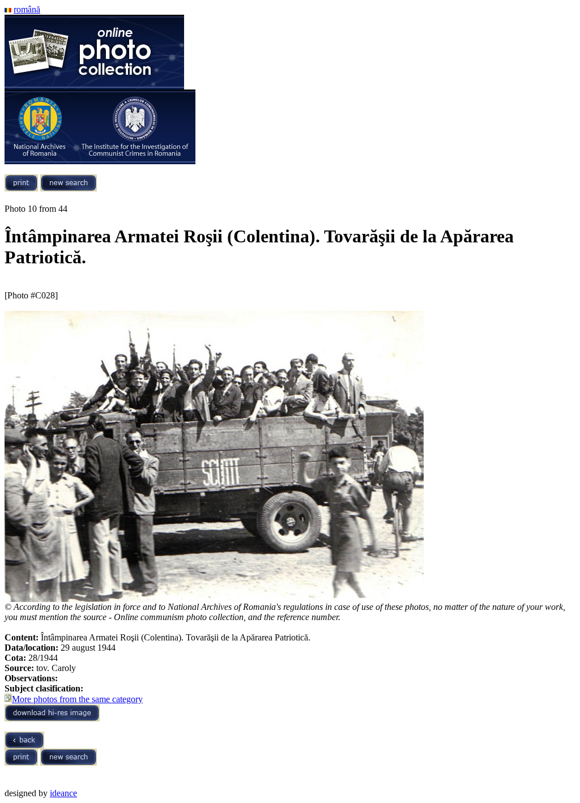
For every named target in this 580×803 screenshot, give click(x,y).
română (27, 9)
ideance (63, 793)
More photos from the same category (77, 699)
